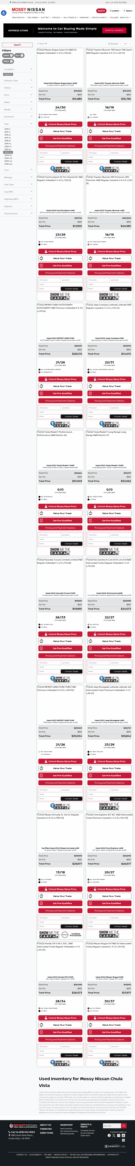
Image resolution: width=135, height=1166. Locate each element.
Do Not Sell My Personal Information (87, 1154)
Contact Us (21, 1154)
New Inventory (66, 1128)
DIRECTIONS (46, 1133)
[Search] (124, 1125)
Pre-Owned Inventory (69, 1131)
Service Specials (87, 1133)
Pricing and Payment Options (60, 145)
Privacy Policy (61, 1154)
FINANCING (46, 1129)
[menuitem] (18, 74)
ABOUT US (45, 1125)
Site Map (48, 1154)
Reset (16, 45)
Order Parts (85, 1135)
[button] (3, 13)
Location (115, 11)
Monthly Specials (67, 1133)
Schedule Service (88, 1130)
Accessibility (35, 1154)
